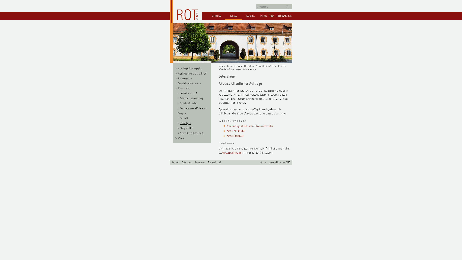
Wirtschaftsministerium (232, 152)
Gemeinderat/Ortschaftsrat (189, 83)
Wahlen (181, 138)
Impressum (200, 162)
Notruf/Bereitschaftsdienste (192, 133)
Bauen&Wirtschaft (284, 15)
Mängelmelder (186, 128)
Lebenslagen (185, 123)
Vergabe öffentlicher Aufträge (266, 66)
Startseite (222, 66)
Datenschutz (187, 162)
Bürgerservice (183, 88)
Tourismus (250, 15)
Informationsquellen (264, 126)
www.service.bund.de (236, 131)
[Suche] (287, 7)
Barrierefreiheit (214, 162)
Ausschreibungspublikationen (239, 126)
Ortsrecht (184, 118)
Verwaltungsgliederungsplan (190, 68)
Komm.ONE (285, 162)
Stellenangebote (185, 78)
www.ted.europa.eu (235, 136)
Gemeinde (216, 15)
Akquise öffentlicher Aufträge (246, 69)
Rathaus (233, 15)
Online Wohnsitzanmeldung (191, 98)
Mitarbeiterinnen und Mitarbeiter (192, 73)
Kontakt (175, 162)
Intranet (263, 162)
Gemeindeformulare (189, 103)
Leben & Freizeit (267, 15)
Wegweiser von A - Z (188, 93)
